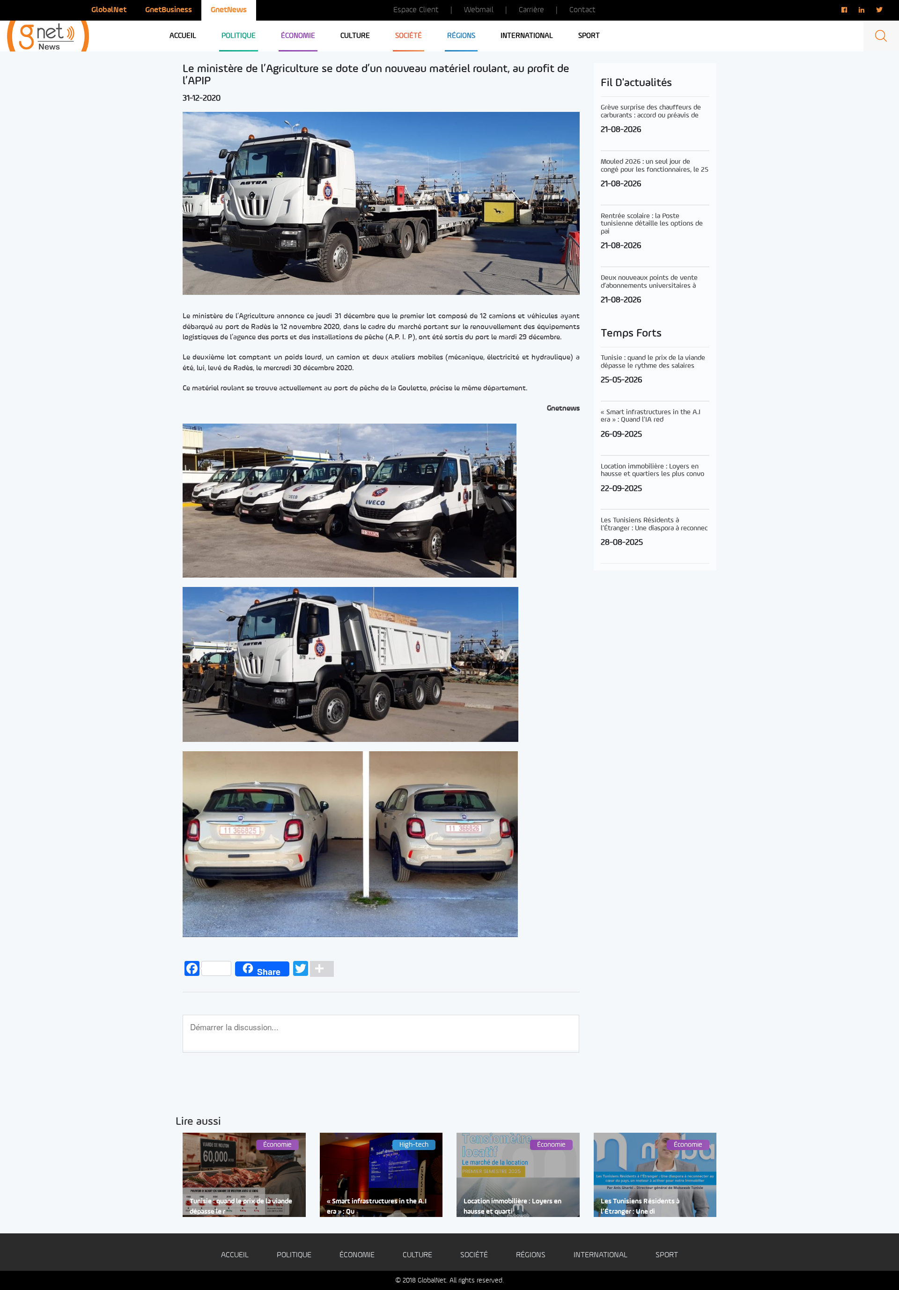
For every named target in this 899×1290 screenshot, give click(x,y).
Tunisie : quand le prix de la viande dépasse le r (241, 1206)
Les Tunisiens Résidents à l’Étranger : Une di (640, 1206)
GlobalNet (108, 10)
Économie (298, 36)
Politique (238, 36)
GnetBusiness (168, 10)
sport (589, 36)
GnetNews (229, 10)
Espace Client (416, 10)
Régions (461, 36)
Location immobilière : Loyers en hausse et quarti (512, 1206)
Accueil (182, 36)
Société (408, 36)
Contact (582, 10)
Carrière (531, 10)
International (527, 36)
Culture (355, 36)
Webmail (479, 10)
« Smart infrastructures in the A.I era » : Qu (377, 1206)
